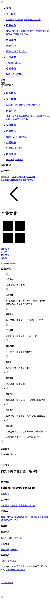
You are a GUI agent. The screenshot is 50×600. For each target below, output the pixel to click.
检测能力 (23, 51)
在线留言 (19, 74)
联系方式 (10, 74)
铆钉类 (16, 34)
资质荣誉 (28, 19)
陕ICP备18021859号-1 (15, 569)
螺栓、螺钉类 (12, 31)
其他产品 (23, 34)
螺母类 (46, 31)
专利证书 (36, 19)
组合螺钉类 (24, 31)
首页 (14, 177)
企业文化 (19, 19)
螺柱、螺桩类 (36, 31)
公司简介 (10, 19)
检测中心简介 (12, 51)
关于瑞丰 (21, 177)
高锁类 (9, 34)
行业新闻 (10, 63)
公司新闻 (19, 63)
